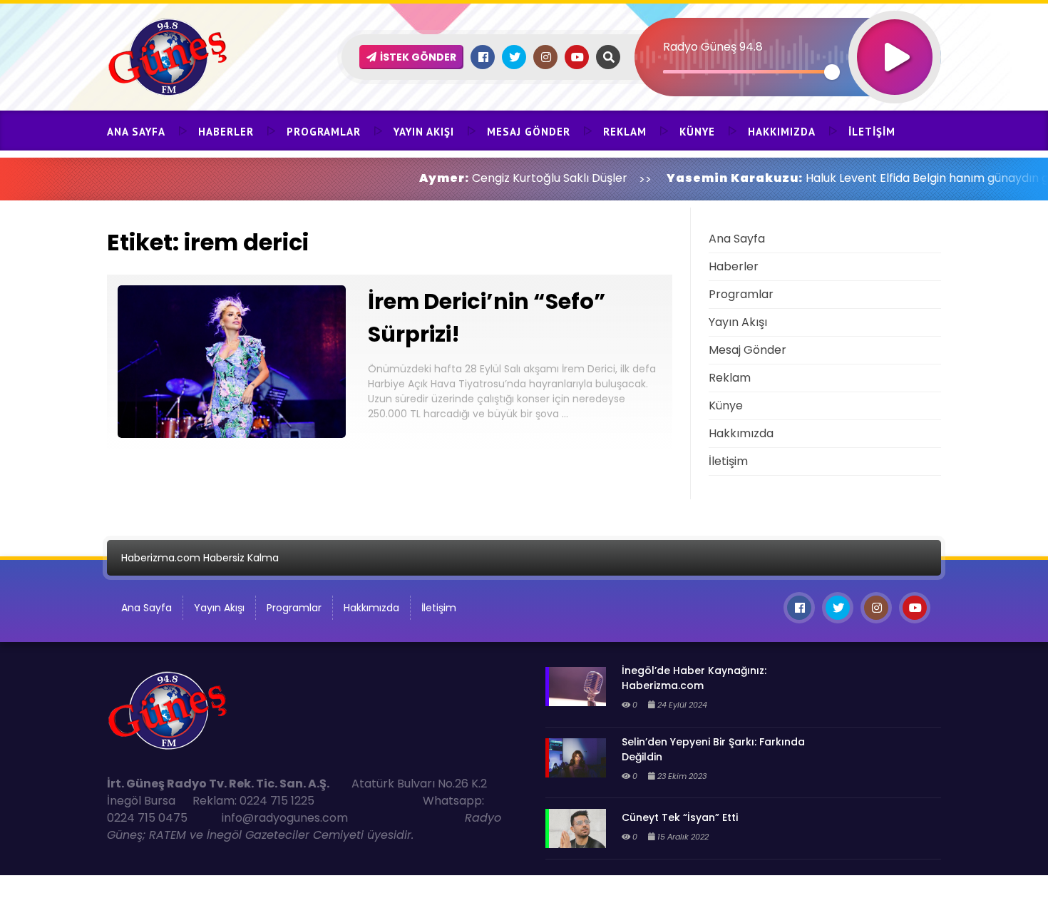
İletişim (871, 131)
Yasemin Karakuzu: (695, 178)
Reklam (625, 131)
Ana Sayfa (136, 131)
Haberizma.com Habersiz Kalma (200, 558)
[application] (788, 32)
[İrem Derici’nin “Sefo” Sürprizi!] (232, 434)
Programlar (324, 131)
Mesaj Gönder (528, 131)
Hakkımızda (782, 131)
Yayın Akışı (424, 131)
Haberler (226, 131)
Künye (697, 131)
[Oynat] (895, 38)
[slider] (747, 71)
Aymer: (404, 178)
